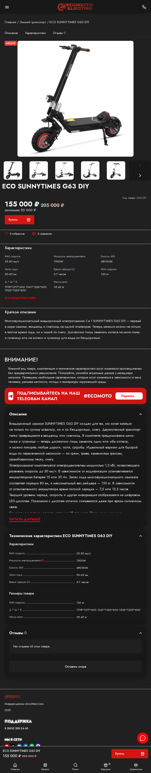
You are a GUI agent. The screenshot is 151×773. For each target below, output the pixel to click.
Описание (11, 33)
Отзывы (59, 33)
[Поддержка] (144, 7)
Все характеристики (20, 298)
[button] (140, 176)
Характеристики (35, 33)
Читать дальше (24, 519)
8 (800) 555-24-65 (16, 728)
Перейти (127, 396)
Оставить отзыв (75, 667)
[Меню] (7, 7)
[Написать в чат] (142, 738)
